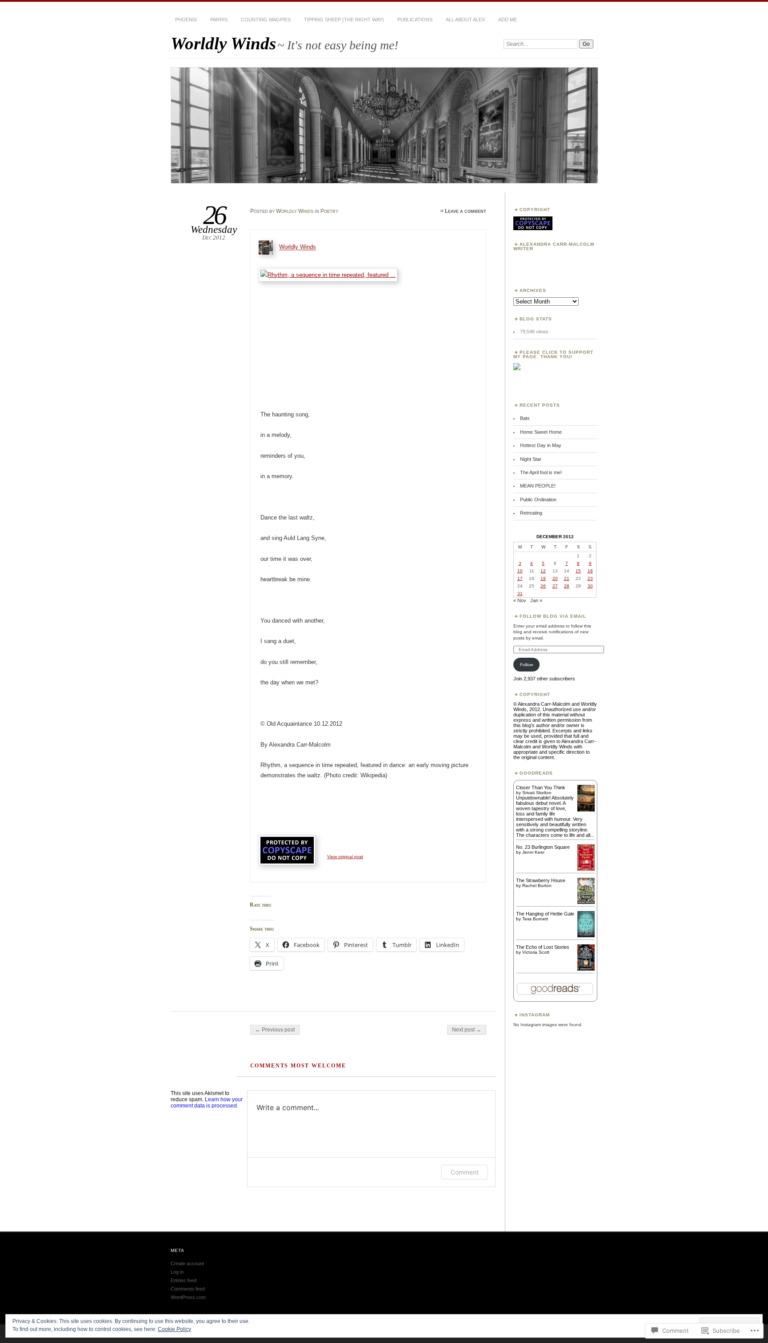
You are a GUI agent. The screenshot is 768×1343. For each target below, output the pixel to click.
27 (555, 586)
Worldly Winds (223, 43)
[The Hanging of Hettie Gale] (586, 935)
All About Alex (465, 19)
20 (555, 578)
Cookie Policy (174, 1329)
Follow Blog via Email (553, 616)
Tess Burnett (535, 918)
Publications (414, 19)
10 (520, 570)
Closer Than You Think (540, 787)
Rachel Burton (537, 885)
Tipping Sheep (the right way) (344, 19)
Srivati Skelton (537, 792)
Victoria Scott (535, 952)
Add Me (507, 19)
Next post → (466, 1030)
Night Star (530, 459)
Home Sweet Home (541, 432)
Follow (526, 664)
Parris (219, 19)
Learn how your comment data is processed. (207, 1102)
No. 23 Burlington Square (543, 847)
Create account (187, 1263)
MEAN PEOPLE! (538, 485)
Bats (525, 418)
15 (578, 570)
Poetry (329, 211)
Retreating (531, 513)
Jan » (536, 600)
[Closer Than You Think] (586, 810)
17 (520, 578)
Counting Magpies (266, 19)
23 (590, 578)
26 (543, 586)
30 (590, 586)
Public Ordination (538, 499)
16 (590, 570)
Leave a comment (465, 211)
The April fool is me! (541, 472)
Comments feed (188, 1288)
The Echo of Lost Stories (542, 947)
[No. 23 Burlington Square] (586, 868)
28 (566, 586)
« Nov (519, 600)
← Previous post (275, 1030)
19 (543, 578)
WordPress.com (188, 1297)
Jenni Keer (533, 852)
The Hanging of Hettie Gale (545, 913)
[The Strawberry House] (586, 902)
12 (543, 570)
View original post (345, 856)
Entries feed (183, 1280)
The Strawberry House (540, 880)
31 (520, 593)
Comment (465, 1172)
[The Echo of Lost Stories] (586, 968)
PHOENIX (186, 19)
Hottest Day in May (540, 445)
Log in (177, 1272)
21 (566, 578)
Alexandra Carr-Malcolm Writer (553, 246)
